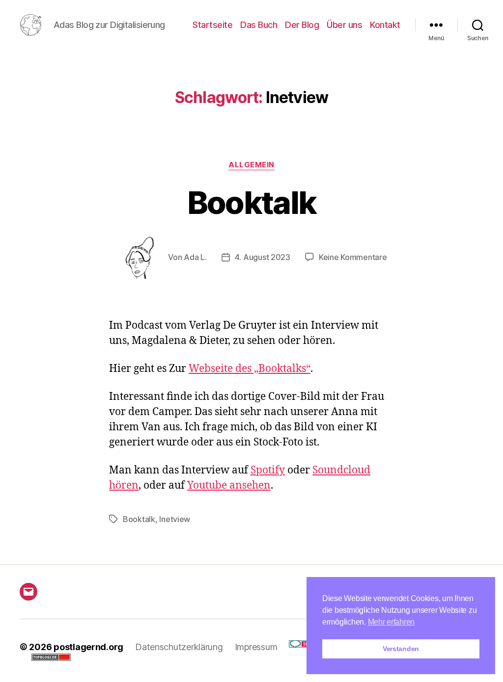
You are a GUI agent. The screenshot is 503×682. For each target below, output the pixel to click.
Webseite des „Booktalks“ (249, 368)
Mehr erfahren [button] (391, 622)
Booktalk (251, 202)
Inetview (174, 519)
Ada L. (195, 257)
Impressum (256, 647)
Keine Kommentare (353, 257)
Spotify (268, 470)
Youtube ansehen (229, 485)
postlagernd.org (88, 647)
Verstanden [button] (401, 649)
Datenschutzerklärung (179, 647)
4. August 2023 (262, 257)
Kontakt (385, 25)
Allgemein (251, 164)
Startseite (212, 25)
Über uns (344, 25)
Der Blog (302, 25)
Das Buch (258, 25)
